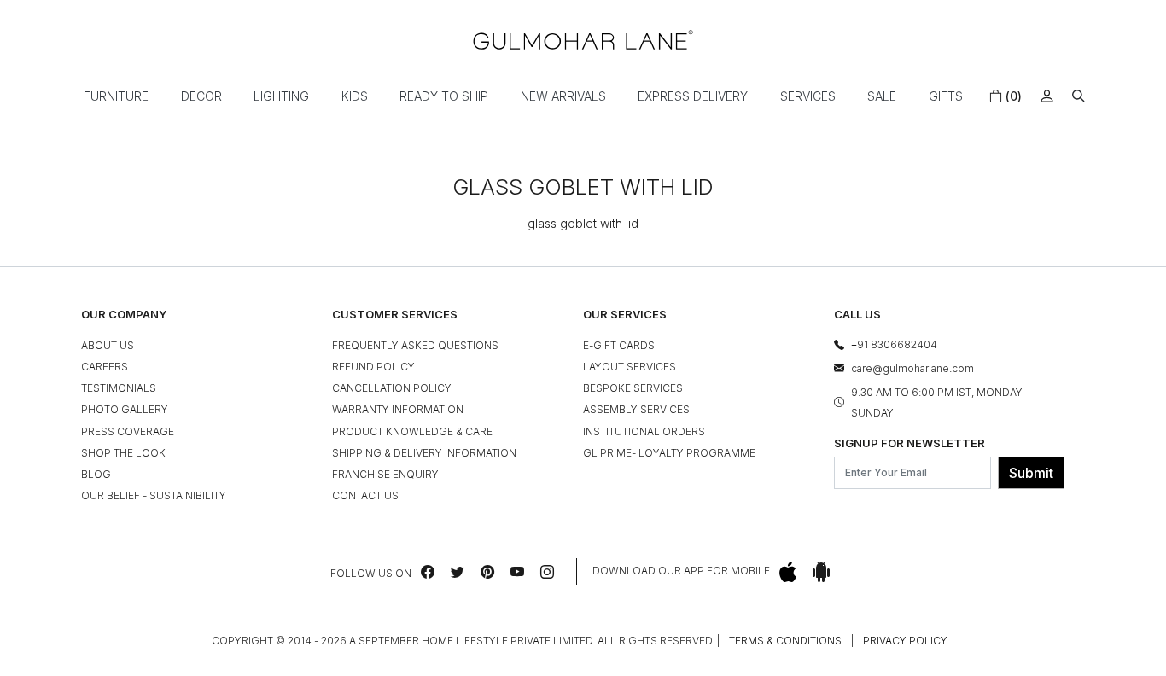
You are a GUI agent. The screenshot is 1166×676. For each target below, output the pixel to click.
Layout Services (629, 366)
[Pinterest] (487, 572)
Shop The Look (123, 452)
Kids (354, 96)
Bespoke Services (633, 388)
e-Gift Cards (619, 345)
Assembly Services (636, 409)
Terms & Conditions (785, 640)
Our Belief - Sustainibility (153, 495)
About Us (107, 345)
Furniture (116, 96)
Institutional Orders (644, 431)
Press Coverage (127, 431)
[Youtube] (517, 572)
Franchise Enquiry (385, 474)
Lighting (281, 96)
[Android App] (821, 571)
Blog (96, 474)
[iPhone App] (787, 571)
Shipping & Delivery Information (424, 452)
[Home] (583, 40)
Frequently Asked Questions (415, 345)
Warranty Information (397, 409)
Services (808, 96)
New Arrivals (563, 96)
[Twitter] (457, 572)
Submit (1031, 472)
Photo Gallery (124, 409)
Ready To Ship (443, 96)
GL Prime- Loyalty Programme (669, 452)
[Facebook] (427, 572)
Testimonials (118, 388)
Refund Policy (373, 366)
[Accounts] (1047, 96)
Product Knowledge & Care (412, 431)
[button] (1078, 96)
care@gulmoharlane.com (912, 368)
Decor (201, 96)
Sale (881, 96)
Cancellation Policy (392, 388)
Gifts (946, 96)
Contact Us (365, 495)
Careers (104, 366)
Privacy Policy (905, 640)
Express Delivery (693, 96)
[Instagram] (547, 572)
